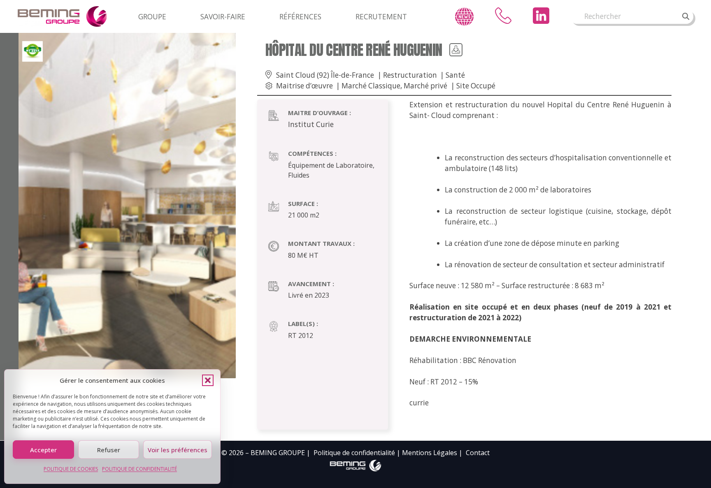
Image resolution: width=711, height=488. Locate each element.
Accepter (43, 450)
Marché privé (425, 85)
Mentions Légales (429, 452)
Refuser (108, 450)
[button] (208, 380)
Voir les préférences (177, 450)
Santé (455, 75)
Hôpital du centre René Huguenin (353, 50)
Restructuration (410, 75)
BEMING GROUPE (278, 452)
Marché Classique (371, 85)
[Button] (455, 49)
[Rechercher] (685, 16)
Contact (478, 452)
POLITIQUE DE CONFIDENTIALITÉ (139, 468)
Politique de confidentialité (354, 452)
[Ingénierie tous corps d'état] (62, 16)
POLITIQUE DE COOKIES (71, 468)
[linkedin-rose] (541, 15)
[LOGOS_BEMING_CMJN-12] (355, 466)
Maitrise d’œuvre (304, 85)
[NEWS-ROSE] (464, 16)
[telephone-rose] (503, 15)
